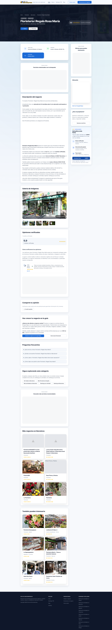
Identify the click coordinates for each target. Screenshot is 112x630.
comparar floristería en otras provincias (44, 174)
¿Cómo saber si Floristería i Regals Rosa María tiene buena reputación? (42, 357)
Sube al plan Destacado (56, 335)
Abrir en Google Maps (77, 106)
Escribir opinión (28, 309)
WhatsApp (34, 28)
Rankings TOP (59, 2)
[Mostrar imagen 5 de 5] (52, 223)
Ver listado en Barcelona (29, 380)
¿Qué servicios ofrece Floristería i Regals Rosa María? (38, 349)
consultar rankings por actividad (36, 175)
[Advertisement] (44, 80)
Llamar (24, 28)
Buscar (53, 2)
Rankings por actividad (45, 383)
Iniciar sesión (72, 2)
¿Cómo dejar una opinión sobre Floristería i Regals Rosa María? (40, 361)
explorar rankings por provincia (52, 175)
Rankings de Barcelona (59, 383)
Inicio (49, 2)
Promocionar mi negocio (84, 2)
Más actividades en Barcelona (30, 383)
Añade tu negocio (67, 598)
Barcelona (33, 14)
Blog (64, 2)
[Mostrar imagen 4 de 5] (46, 223)
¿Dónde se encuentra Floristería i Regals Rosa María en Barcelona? (41, 353)
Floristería (27, 14)
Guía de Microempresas (32, 602)
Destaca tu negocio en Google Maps (33, 335)
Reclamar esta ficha (81, 123)
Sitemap (50, 605)
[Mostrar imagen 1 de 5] (25, 223)
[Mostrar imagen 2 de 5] (32, 223)
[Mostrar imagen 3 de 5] (39, 223)
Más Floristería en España (43, 380)
